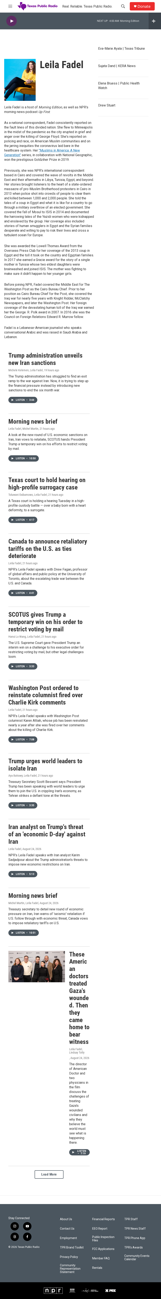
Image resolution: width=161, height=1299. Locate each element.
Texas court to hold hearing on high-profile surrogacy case (47, 483)
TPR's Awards (133, 1247)
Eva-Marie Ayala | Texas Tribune (121, 49)
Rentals (97, 1267)
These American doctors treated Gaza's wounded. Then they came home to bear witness (79, 998)
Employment (68, 1238)
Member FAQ (101, 1258)
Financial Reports (103, 1219)
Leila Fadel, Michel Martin (23, 428)
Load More (49, 1174)
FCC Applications (103, 1249)
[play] (11, 21)
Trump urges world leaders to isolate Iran (45, 764)
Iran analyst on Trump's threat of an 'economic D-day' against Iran (46, 834)
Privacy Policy (69, 1257)
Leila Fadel (14, 563)
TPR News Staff (135, 1228)
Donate (144, 6)
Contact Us (67, 1228)
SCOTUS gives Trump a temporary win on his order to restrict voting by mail (45, 622)
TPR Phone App (134, 1238)
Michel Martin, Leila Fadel (23, 903)
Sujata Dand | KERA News (117, 66)
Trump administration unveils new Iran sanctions (45, 359)
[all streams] (155, 21)
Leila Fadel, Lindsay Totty (76, 1050)
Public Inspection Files (103, 1238)
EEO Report (99, 1228)
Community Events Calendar (136, 1257)
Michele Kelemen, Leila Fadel (25, 370)
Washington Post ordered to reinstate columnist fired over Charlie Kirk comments (45, 695)
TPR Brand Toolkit (72, 1247)
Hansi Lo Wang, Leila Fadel (24, 636)
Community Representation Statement (70, 1269)
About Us (66, 1219)
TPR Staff (131, 1219)
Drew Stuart (106, 105)
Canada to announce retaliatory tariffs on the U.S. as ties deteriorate (47, 549)
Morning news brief (32, 421)
